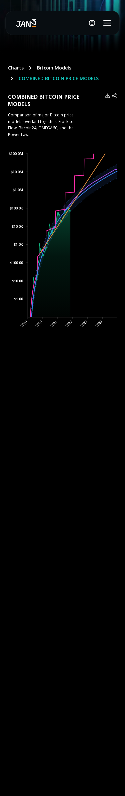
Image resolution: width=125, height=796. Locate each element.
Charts (16, 68)
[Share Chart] (114, 95)
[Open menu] (107, 23)
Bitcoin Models (54, 68)
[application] (62, 246)
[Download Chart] (107, 95)
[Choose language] (92, 23)
